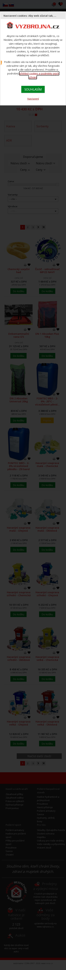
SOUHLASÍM (33, 89)
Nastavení (33, 98)
